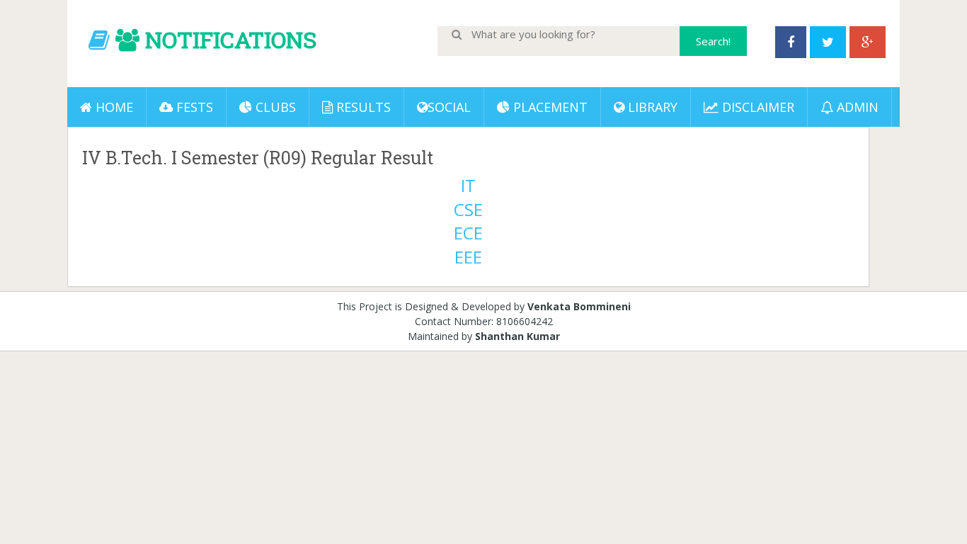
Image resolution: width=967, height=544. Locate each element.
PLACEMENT (549, 106)
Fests (193, 106)
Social (449, 106)
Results (362, 106)
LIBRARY (650, 106)
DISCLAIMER (756, 106)
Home (112, 106)
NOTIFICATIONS (230, 39)
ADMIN (856, 106)
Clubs (274, 106)
